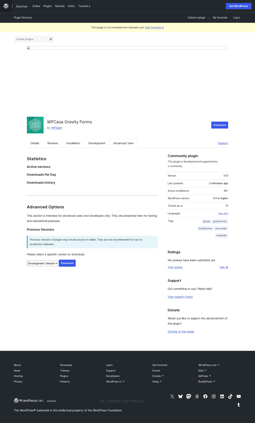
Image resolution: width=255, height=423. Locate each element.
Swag (157, 381)
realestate (221, 235)
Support (223, 143)
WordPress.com (208, 365)
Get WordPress (238, 6)
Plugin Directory (23, 17)
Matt (202, 370)
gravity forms (220, 221)
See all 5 (223, 213)
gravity (206, 221)
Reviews (52, 143)
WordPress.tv (115, 381)
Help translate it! (154, 27)
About (17, 365)
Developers (113, 375)
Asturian (51, 401)
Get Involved (159, 365)
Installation (73, 143)
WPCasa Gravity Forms (69, 121)
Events (156, 370)
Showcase (66, 365)
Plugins (64, 375)
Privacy (18, 381)
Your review (175, 267)
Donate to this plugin (181, 331)
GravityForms (205, 228)
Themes (64, 370)
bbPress (204, 375)
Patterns (65, 381)
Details (35, 143)
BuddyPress (206, 381)
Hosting (18, 375)
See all (224, 267)
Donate (158, 375)
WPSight (56, 128)
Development (96, 143)
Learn (109, 365)
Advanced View (123, 143)
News (17, 370)
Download (220, 124)
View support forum (180, 296)
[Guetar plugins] (50, 39)
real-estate (221, 228)
